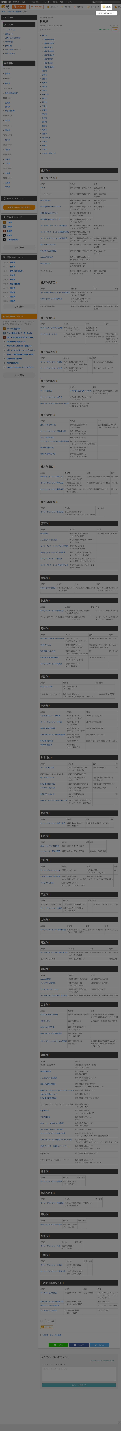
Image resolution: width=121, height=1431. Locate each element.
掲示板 (108, 7)
